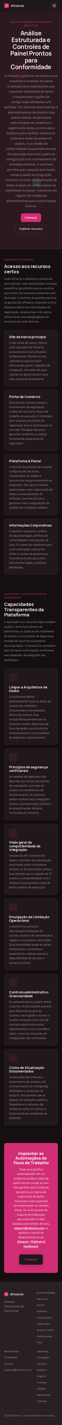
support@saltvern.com (29, 1228)
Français (42, 1382)
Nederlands (44, 1395)
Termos (8, 1363)
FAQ (39, 1342)
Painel (40, 1305)
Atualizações (44, 1336)
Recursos (42, 1299)
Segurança (43, 1323)
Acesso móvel (45, 1330)
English (41, 1376)
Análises (42, 1311)
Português (43, 1357)
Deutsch (42, 1363)
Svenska (42, 1401)
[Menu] (54, 5)
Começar (31, 217)
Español (41, 1370)
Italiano (41, 1388)
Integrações (44, 1317)
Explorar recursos (31, 229)
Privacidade (11, 1357)
